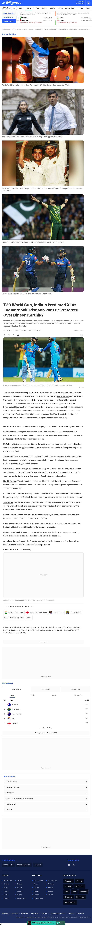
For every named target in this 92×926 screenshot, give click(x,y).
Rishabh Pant (35, 400)
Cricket (29, 618)
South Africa (16, 709)
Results (19, 884)
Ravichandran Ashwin (13, 515)
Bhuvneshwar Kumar (12, 523)
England (14, 723)
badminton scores (55, 627)
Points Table (70, 8)
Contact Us (80, 913)
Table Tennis (70, 902)
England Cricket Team (38, 612)
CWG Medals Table (13, 787)
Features (20, 891)
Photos (36, 8)
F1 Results (66, 627)
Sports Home (6, 29)
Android (17, 633)
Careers (70, 913)
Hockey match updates (40, 627)
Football (22, 627)
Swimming (80, 897)
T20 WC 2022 (8, 7)
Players (19, 894)
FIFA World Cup (12, 781)
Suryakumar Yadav (11, 469)
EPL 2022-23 (52, 880)
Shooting (68, 897)
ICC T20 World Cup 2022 (19, 29)
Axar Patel (8, 502)
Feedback (24, 913)
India (13, 718)
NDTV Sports (76, 627)
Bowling (54, 695)
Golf (66, 892)
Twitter (32, 630)
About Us (15, 913)
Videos (44, 8)
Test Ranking (16, 689)
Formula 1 (68, 881)
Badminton (79, 886)
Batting (33, 695)
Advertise (5, 913)
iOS (24, 633)
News (29, 8)
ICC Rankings (11, 804)
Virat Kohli (8, 456)
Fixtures (52, 8)
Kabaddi (83, 892)
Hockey (68, 886)
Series (19, 880)
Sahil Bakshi (7, 330)
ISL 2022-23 (38, 880)
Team (12, 695)
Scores (21, 8)
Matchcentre (38, 898)
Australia (15, 704)
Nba (74, 892)
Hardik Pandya (9, 481)
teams (60, 8)
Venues (6, 898)
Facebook (14, 630)
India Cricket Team (15, 612)
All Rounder (78, 695)
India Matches (8, 17)
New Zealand (16, 714)
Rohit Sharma (11, 810)
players (80, 8)
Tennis (79, 881)
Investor (44, 913)
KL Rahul (7, 444)
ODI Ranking (46, 689)
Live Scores (8, 880)
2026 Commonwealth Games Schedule (20, 798)
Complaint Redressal (58, 913)
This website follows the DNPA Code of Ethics (31, 917)
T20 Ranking (75, 689)
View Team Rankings (46, 728)
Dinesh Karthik (63, 396)
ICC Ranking (21, 898)
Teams (6, 894)
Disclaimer (34, 913)
